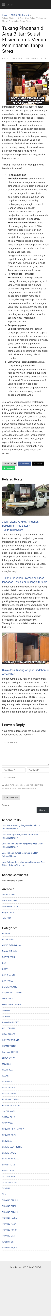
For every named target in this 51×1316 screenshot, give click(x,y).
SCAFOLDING (8, 1117)
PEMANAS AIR (8, 1087)
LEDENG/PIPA (8, 1058)
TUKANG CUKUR (10, 1212)
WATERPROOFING (10, 1247)
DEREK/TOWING (9, 987)
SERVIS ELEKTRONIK (12, 1147)
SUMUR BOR (8, 1170)
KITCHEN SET (8, 1034)
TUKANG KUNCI (9, 1230)
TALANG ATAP (8, 1176)
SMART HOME (8, 1164)
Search (5, 805)
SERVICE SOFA (9, 1135)
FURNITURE (7, 998)
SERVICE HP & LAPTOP (13, 1129)
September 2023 (10, 906)
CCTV (5, 969)
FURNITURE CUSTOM (12, 1004)
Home (4, 15)
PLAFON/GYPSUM (10, 1099)
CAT (4, 963)
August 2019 (8, 912)
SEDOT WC (7, 1123)
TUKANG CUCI (9, 1206)
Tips (4, 1194)
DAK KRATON (8, 975)
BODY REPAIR (8, 957)
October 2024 (8, 894)
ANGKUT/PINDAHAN (20, 15)
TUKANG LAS (8, 1235)
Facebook (25, 463)
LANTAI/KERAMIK (10, 1052)
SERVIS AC (7, 1141)
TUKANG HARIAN (10, 1218)
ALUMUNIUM (8, 939)
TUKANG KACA (9, 1224)
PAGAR (5, 1075)
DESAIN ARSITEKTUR (12, 992)
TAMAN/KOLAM (9, 1182)
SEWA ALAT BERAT (11, 1158)
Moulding (6, 1064)
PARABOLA (7, 1081)
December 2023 (9, 900)
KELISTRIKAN (8, 1028)
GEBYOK (6, 1010)
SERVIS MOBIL (9, 1153)
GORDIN (6, 1016)
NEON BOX (7, 1069)
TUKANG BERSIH (10, 1200)
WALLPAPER (7, 1242)
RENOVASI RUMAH (11, 1105)
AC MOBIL (7, 933)
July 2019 (6, 918)
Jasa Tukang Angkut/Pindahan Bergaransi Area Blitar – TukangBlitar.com (20, 525)
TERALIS (6, 1188)
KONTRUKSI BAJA (10, 1040)
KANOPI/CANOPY (10, 1022)
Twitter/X (39, 463)
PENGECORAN (9, 1093)
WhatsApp (9, 468)
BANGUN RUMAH (10, 951)
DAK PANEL (7, 981)
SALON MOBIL (9, 1111)
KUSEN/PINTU (9, 1046)
